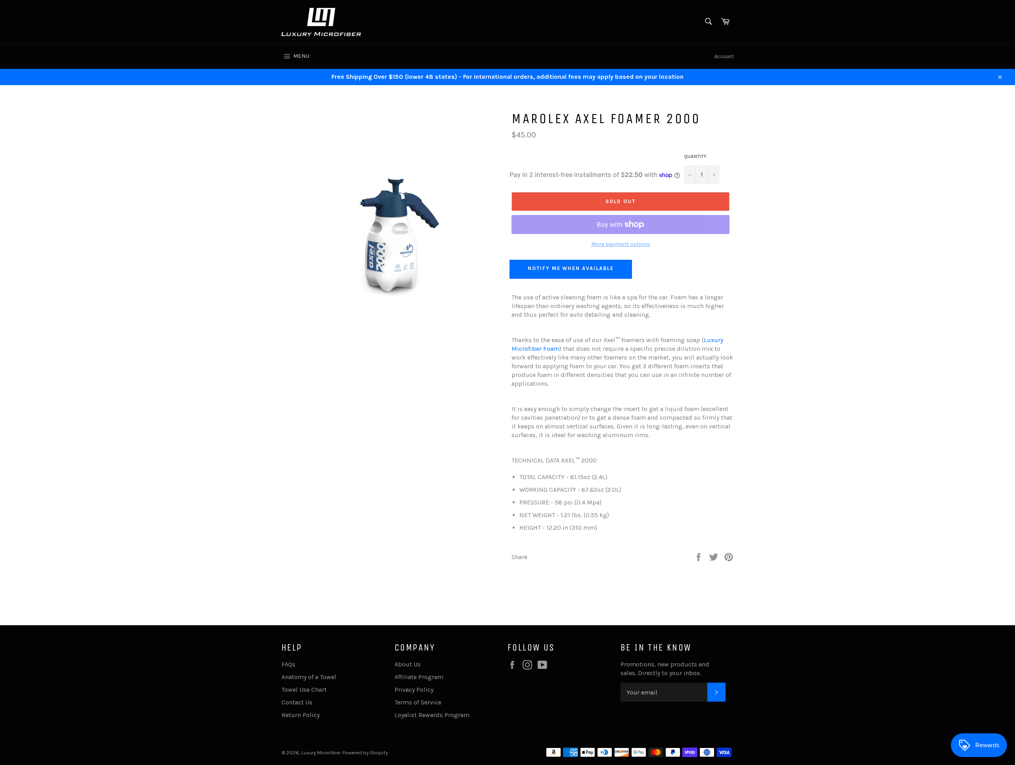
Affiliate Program (419, 677)
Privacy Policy (414, 689)
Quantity (695, 156)
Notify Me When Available (571, 268)
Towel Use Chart (304, 689)
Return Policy (301, 715)
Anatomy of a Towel (309, 677)
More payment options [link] (620, 244)
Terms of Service (418, 702)
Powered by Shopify (365, 752)
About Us (408, 664)
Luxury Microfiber (321, 752)
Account (723, 56)
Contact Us (297, 702)
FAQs (288, 664)
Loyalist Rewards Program (432, 715)
